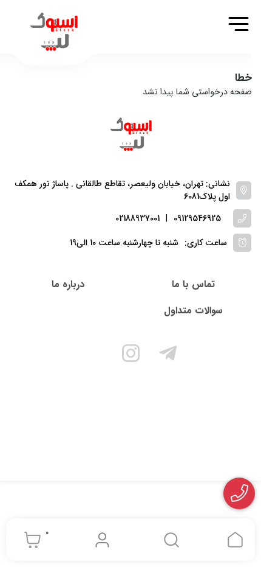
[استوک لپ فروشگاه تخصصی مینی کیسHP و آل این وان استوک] (130, 135)
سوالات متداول (193, 310)
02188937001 (137, 218)
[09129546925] (239, 493)
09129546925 (197, 218)
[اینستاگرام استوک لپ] (130, 355)
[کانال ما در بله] (93, 355)
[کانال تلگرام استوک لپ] (168, 355)
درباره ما (68, 284)
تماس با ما (193, 284)
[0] (29, 539)
